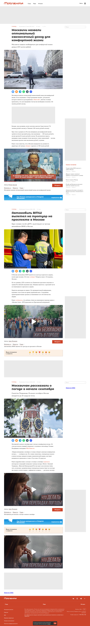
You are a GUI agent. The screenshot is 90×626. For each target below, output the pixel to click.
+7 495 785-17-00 (82, 614)
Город (14, 26)
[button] (13, 91)
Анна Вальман (13, 341)
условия (48, 623)
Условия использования (9, 620)
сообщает (32, 277)
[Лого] (13, 3)
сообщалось (19, 300)
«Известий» (36, 99)
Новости (15, 188)
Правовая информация (9, 618)
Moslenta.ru (7, 188)
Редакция (6, 612)
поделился (46, 462)
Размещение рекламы (8, 609)
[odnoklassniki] (77, 598)
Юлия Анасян (13, 185)
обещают (28, 146)
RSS (5, 615)
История (83, 604)
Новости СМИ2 (8, 592)
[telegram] (81, 598)
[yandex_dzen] (85, 598)
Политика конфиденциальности (11, 623)
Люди (44, 604)
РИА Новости (30, 448)
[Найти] (84, 27)
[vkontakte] (73, 598)
